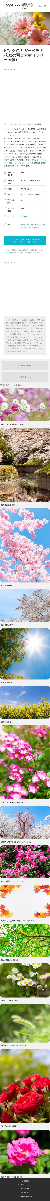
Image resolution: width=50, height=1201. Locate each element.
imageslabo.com (27, 1196)
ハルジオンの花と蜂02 (9, 1000)
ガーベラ (25, 163)
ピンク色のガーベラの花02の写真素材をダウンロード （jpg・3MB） (25, 240)
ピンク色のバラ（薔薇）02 (11, 1177)
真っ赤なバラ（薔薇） (9, 1126)
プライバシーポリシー (25, 1185)
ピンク (17, 163)
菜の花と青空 (6, 722)
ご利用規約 (26, 348)
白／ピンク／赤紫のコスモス (12, 424)
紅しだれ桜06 (6, 585)
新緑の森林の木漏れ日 (9, 960)
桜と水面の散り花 (8, 505)
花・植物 (24, 216)
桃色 (11, 163)
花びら (38, 225)
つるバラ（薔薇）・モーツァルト (14, 802)
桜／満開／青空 (7, 625)
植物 (33, 160)
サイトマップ (25, 1192)
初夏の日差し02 (7, 682)
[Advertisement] (25, 96)
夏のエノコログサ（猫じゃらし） (14, 1045)
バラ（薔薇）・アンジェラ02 (12, 881)
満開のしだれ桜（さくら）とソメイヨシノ (17, 842)
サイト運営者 (25, 1188)
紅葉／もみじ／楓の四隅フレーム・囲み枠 (17, 921)
